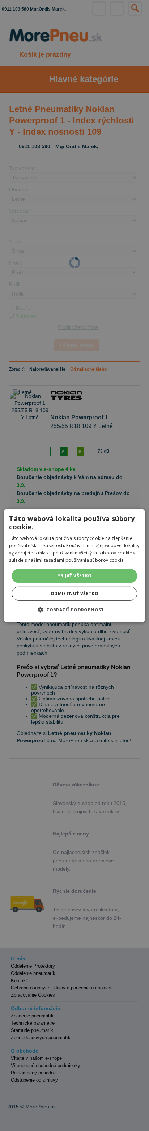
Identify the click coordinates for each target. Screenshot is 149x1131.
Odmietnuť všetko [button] (74, 593)
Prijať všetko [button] (74, 576)
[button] (74, 609)
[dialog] (74, 565)
